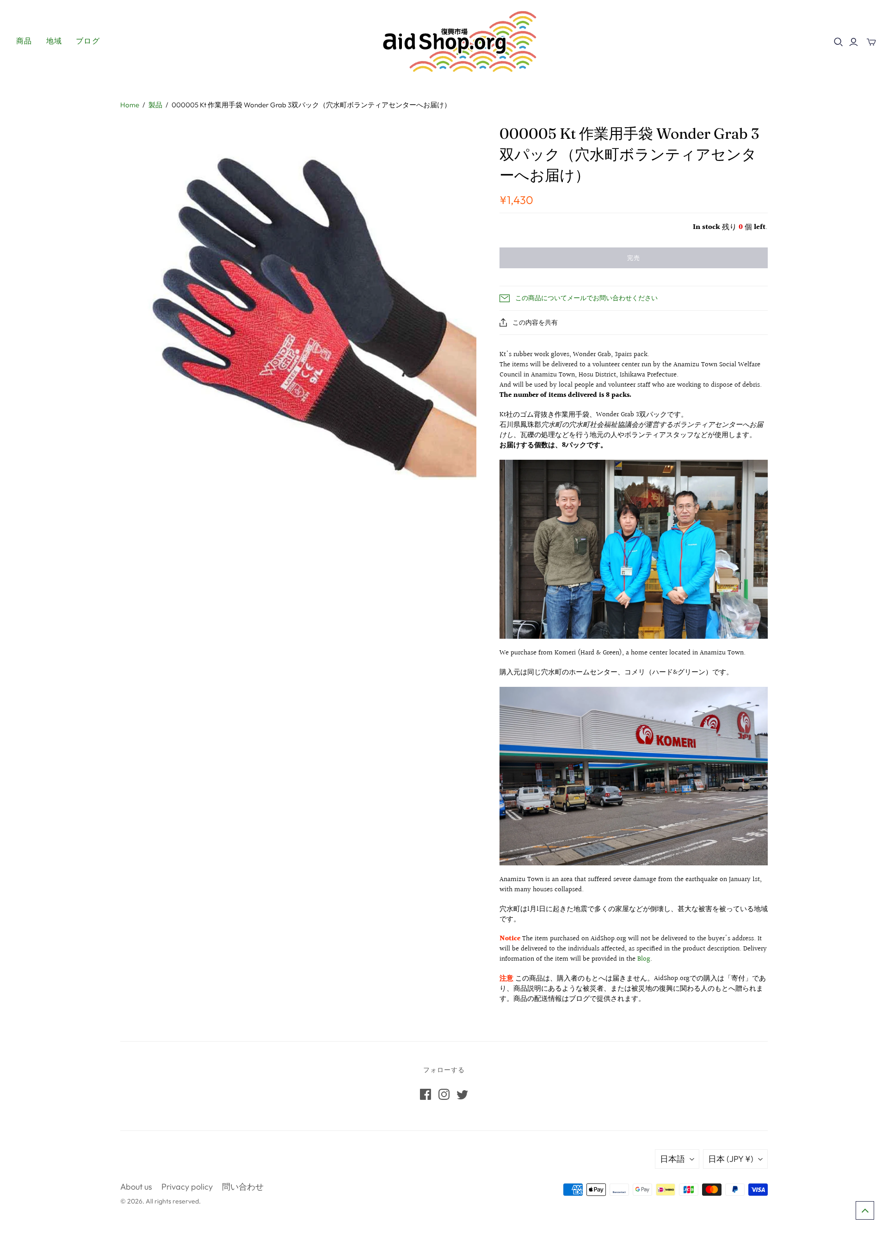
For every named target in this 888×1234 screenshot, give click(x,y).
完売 (633, 257)
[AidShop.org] (444, 40)
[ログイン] (853, 42)
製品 (155, 104)
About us (136, 1186)
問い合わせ (243, 1186)
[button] (865, 1210)
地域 (54, 40)
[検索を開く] (838, 42)
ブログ (88, 40)
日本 (730, 1159)
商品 (24, 40)
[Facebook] (425, 1094)
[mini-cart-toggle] (871, 42)
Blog (643, 959)
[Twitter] (462, 1094)
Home (129, 104)
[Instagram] (444, 1094)
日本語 (672, 1159)
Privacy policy (187, 1186)
